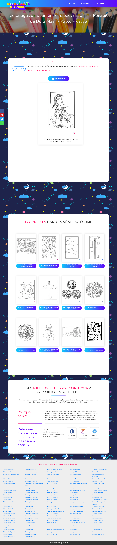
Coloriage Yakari (96, 495)
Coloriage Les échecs (8, 529)
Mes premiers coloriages (31, 472)
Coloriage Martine (7, 511)
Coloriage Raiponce (52, 499)
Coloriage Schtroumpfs (9, 479)
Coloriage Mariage (74, 532)
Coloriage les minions (30, 534)
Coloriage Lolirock (30, 520)
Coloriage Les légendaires (9, 532)
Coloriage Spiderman (52, 488)
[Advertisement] (58, 42)
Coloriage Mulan (51, 523)
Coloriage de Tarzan (75, 518)
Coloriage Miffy (73, 509)
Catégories (84, 3)
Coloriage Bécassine (97, 523)
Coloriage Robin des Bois (31, 518)
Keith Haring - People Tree (94, 350)
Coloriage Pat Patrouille (9, 469)
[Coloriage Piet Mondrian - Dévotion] (49, 248)
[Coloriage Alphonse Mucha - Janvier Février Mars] (72, 290)
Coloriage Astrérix (30, 488)
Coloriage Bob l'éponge (9, 520)
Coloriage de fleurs (97, 516)
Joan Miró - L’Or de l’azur (26, 308)
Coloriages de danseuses (53, 479)
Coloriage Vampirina (30, 516)
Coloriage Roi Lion (74, 488)
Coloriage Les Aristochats (31, 499)
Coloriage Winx (7, 488)
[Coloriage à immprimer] (18, 6)
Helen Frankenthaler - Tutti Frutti (72, 265)
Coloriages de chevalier (9, 483)
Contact (65, 543)
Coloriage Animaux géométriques (55, 529)
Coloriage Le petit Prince (98, 520)
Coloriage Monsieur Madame (10, 495)
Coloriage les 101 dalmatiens (10, 516)
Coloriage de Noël (7, 492)
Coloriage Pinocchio (30, 523)
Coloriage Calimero (52, 495)
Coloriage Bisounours (52, 497)
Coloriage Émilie (29, 509)
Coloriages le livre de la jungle (77, 502)
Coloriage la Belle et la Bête (99, 511)
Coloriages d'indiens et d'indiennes (100, 479)
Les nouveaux (99, 3)
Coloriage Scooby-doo (9, 523)
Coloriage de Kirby (52, 534)
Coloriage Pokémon (75, 469)
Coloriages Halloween (31, 481)
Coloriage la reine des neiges (54, 469)
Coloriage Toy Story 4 (52, 472)
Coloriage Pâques (74, 495)
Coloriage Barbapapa (75, 474)
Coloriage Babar (74, 492)
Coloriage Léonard (8, 497)
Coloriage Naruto (7, 534)
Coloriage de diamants (53, 532)
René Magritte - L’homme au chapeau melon (49, 350)
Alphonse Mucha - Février (26, 350)
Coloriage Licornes (52, 483)
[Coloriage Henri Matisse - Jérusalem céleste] (94, 248)
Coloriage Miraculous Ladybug (11, 474)
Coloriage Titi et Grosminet (76, 511)
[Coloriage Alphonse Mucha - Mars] (94, 290)
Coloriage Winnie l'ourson (54, 516)
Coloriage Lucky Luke (97, 518)
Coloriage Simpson (30, 490)
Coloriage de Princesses (9, 472)
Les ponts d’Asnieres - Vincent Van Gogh (26, 265)
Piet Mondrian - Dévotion (49, 266)
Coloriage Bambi (29, 502)
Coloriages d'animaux (97, 481)
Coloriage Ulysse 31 (97, 513)
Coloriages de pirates (52, 481)
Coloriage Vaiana (74, 499)
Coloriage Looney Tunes (9, 513)
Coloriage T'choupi (52, 502)
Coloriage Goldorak (8, 481)
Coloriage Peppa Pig (97, 488)
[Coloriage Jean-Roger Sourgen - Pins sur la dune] (72, 332)
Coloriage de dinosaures (31, 492)
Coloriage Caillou (51, 506)
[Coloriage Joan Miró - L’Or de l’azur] (26, 290)
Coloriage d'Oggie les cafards (77, 490)
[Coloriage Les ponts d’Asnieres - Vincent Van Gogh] (26, 248)
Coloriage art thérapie (52, 513)
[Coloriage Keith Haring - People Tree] (94, 332)
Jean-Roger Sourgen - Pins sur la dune (71, 350)
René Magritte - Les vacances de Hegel (48, 308)
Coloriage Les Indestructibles (99, 490)
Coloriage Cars (7, 499)
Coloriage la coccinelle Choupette (78, 483)
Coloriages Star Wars (97, 492)
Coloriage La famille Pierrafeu (77, 523)
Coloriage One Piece (75, 534)
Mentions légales (54, 543)
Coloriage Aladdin (96, 472)
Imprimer (60, 79)
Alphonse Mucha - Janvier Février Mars (71, 308)
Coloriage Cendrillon (30, 511)
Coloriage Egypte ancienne (54, 518)
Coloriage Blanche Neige (31, 497)
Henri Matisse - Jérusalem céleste (94, 265)
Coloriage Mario (29, 495)
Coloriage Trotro (74, 497)
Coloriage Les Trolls (8, 509)
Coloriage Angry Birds (8, 502)
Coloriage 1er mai (74, 516)
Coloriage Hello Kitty (30, 536)
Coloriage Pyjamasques (53, 474)
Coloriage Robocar (74, 472)
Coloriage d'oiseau (74, 520)
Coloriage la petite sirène (9, 490)
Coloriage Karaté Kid (97, 529)
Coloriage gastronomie (53, 520)
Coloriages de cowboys (31, 479)
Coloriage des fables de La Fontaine (79, 525)
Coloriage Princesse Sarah (76, 506)
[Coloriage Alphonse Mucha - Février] (26, 332)
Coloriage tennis (29, 506)
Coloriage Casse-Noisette (98, 525)
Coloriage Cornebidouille (53, 525)
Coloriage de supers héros (76, 479)
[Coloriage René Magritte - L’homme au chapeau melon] (49, 332)
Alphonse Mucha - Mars (94, 308)
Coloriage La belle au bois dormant (56, 511)
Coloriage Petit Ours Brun (53, 509)
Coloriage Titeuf (51, 490)
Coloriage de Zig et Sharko (98, 483)
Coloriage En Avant (74, 481)
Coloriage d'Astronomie (98, 506)
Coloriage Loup (29, 529)
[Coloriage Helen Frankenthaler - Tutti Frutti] (72, 248)
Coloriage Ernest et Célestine (99, 499)
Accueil (72, 3)
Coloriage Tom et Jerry (75, 513)
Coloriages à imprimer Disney (99, 469)
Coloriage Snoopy (29, 525)
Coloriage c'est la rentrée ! (98, 532)
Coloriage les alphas (30, 532)
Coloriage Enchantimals (9, 518)
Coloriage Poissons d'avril (32, 513)
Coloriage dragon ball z (31, 474)
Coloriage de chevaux (52, 492)
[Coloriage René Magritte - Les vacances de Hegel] (49, 290)
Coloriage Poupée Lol (30, 469)
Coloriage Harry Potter (9, 536)
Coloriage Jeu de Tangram (98, 534)
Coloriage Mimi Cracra (97, 497)
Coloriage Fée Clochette (98, 509)
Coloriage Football (8, 506)
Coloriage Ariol (73, 529)
